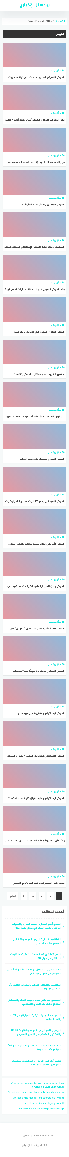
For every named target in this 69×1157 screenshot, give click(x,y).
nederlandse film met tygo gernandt (44, 1103)
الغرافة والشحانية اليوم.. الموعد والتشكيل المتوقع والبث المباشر (36, 942)
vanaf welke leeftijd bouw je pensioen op (41, 1109)
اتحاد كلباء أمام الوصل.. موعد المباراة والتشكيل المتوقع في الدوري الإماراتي (34, 972)
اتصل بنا (24, 1136)
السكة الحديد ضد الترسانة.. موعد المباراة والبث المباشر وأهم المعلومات (34, 1048)
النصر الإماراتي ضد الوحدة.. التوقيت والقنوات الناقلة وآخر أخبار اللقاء (35, 957)
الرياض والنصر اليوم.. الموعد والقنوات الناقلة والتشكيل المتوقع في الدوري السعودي (35, 1033)
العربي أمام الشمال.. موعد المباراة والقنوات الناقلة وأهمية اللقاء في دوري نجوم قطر (36, 926)
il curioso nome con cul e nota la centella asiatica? (36, 1092)
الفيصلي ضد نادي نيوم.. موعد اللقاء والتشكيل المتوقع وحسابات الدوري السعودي (34, 1002)
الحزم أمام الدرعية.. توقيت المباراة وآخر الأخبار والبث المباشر (35, 1018)
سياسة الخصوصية (43, 1136)
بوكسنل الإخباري (34, 5)
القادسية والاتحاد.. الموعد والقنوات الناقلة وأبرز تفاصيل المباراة (34, 987)
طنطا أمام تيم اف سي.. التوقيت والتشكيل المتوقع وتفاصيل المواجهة (36, 1063)
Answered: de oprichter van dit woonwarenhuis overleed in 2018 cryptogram (37, 1085)
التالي (13, 896)
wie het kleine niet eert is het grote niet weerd (38, 1098)
